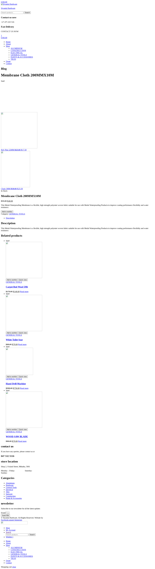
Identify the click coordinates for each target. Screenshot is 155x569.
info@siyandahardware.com (46, 451)
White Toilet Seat (14, 339)
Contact (9, 563)
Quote (8, 561)
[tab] (80, 218)
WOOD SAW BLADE (17, 436)
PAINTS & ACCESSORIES (22, 556)
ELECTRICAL (17, 552)
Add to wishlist (7, 212)
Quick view (23, 280)
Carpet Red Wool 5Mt (17, 287)
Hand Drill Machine (16, 383)
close (14, 567)
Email (3, 513)
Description (10, 218)
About (8, 543)
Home (8, 541)
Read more (24, 292)
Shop (8, 545)
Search (27, 13)
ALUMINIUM (16, 548)
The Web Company (51, 518)
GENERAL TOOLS (17, 214)
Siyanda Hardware (8, 8)
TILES (13, 558)
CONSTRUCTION (18, 550)
